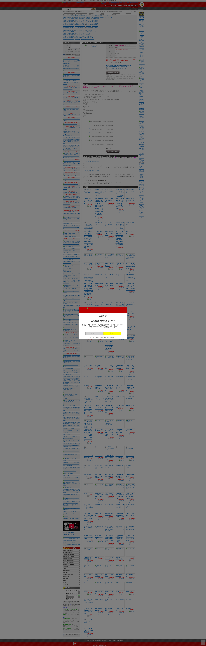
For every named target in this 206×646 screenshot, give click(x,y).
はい (112, 333)
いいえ (94, 333)
